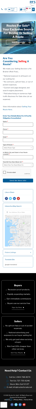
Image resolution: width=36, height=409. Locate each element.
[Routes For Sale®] (32, 5)
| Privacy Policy (18, 399)
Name (5, 121)
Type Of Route (8, 145)
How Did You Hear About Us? (13, 162)
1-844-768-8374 (22, 377)
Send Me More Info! (18, 180)
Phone (5, 129)
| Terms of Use (28, 399)
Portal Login (13, 9)
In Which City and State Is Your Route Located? (15, 153)
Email (5, 137)
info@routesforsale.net (22, 387)
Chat (23, 9)
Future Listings (10, 252)
